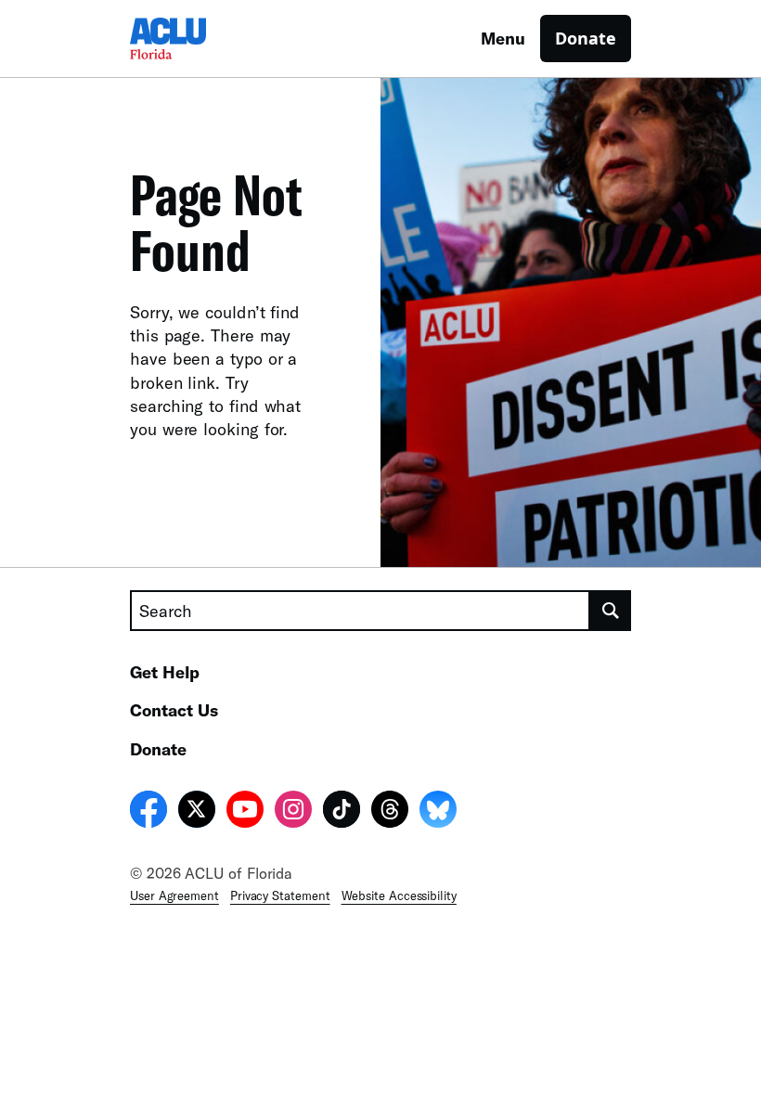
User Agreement (174, 895)
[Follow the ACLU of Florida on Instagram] (293, 812)
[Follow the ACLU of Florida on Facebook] (148, 812)
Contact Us (174, 710)
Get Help (165, 672)
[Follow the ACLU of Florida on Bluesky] (438, 812)
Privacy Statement (280, 895)
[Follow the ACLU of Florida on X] (196, 812)
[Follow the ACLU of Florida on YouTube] (245, 812)
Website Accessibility (399, 895)
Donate (585, 38)
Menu (503, 38)
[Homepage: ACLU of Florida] (195, 38)
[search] (610, 610)
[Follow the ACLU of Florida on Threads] (389, 812)
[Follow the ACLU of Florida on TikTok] (341, 812)
